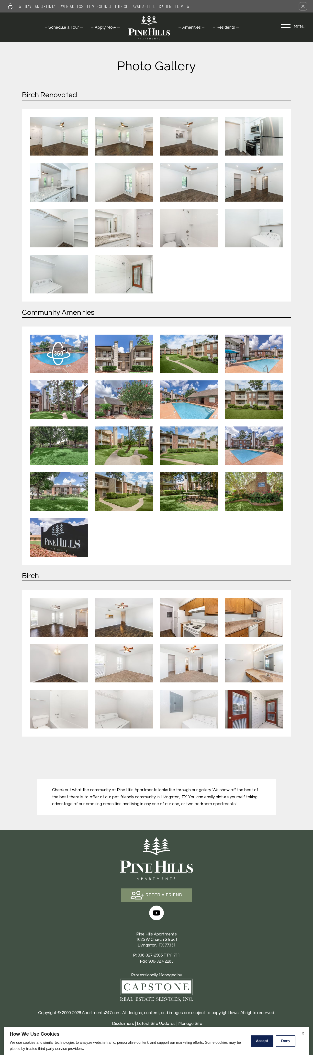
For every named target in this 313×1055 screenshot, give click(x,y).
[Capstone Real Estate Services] (156, 990)
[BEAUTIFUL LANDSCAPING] (189, 445)
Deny (285, 1041)
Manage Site (190, 1023)
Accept (262, 1041)
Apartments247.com (101, 1013)
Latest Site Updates (156, 1023)
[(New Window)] (156, 913)
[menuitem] (64, 27)
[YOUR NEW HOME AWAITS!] (124, 491)
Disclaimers (123, 1023)
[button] (303, 6)
